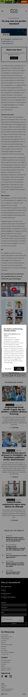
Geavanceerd (8, 368)
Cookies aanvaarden (19, 368)
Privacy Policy (9, 362)
